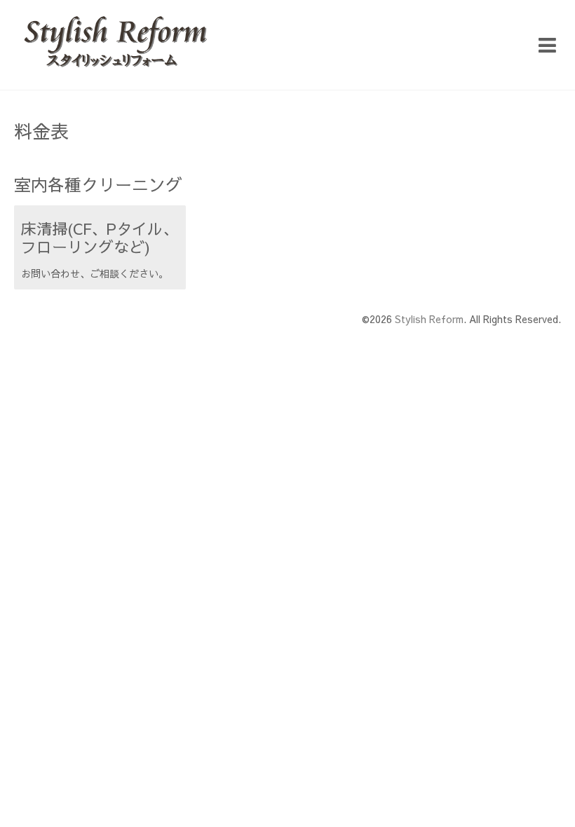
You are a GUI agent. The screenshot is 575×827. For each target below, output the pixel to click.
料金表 (41, 130)
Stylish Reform (429, 319)
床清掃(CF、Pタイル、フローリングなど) (99, 237)
